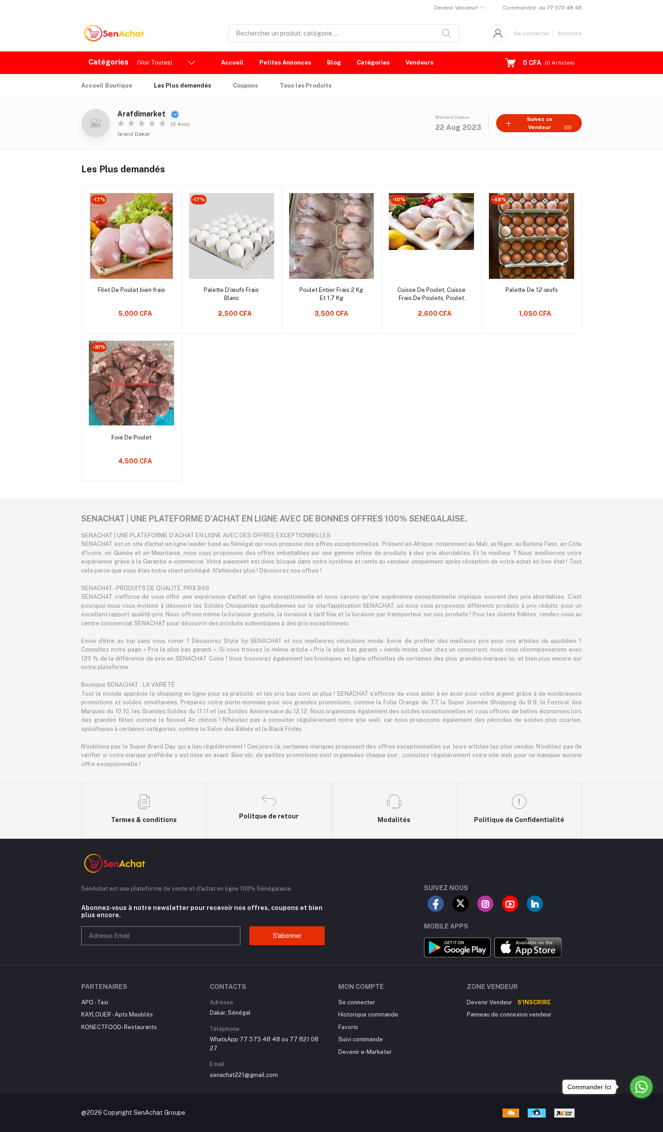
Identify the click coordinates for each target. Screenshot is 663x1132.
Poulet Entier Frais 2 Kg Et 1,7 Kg (331, 293)
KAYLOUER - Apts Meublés (117, 1014)
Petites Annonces (285, 62)
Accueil (232, 62)
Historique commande (368, 1014)
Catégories (373, 62)
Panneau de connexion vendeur (509, 1014)
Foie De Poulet (131, 437)
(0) (549, 123)
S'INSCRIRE (534, 1002)
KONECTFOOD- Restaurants (119, 1027)
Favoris (348, 1027)
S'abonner (287, 935)
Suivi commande (360, 1039)
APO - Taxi (94, 1002)
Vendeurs (419, 62)
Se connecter (531, 33)
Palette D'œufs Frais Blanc (231, 293)
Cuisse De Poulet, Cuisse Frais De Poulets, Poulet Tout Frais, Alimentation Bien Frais (431, 294)
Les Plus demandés (182, 85)
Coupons (245, 85)
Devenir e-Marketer (365, 1052)
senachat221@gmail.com (244, 1075)
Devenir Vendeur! (456, 8)
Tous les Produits (306, 85)
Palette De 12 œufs (532, 289)
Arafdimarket (142, 114)
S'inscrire (569, 33)
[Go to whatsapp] (641, 1087)
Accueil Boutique (106, 85)
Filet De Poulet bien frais (131, 289)
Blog (334, 62)
